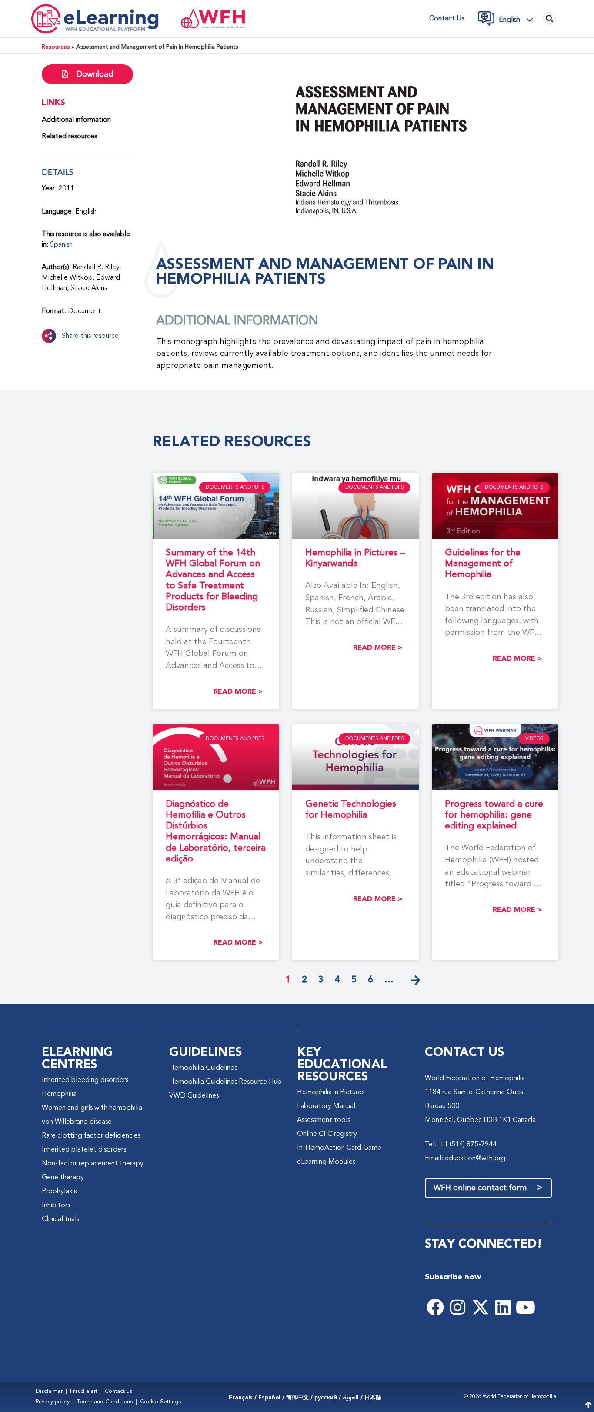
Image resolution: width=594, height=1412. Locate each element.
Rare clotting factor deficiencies (91, 1135)
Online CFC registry (327, 1134)
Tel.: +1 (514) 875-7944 (461, 1144)
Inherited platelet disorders (84, 1149)
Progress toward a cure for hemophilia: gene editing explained (494, 815)
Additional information (76, 120)
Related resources (69, 136)
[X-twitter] (480, 1307)
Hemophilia (59, 1094)
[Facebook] (435, 1307)
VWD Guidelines (194, 1095)
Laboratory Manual (326, 1106)
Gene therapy (63, 1177)
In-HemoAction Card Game (339, 1148)
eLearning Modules (326, 1161)
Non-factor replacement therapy (92, 1163)
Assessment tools (323, 1120)
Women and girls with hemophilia (92, 1108)
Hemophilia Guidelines (203, 1068)
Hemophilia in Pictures (330, 1092)
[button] (518, 19)
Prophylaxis (59, 1191)
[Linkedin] (503, 1307)
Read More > (238, 691)
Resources (56, 47)
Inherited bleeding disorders (85, 1080)
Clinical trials (60, 1219)
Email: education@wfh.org (465, 1158)
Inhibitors (56, 1205)
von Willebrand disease (77, 1121)
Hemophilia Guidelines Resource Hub (225, 1081)
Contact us (446, 18)
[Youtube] (525, 1307)
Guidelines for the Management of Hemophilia (483, 563)
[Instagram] (457, 1307)
